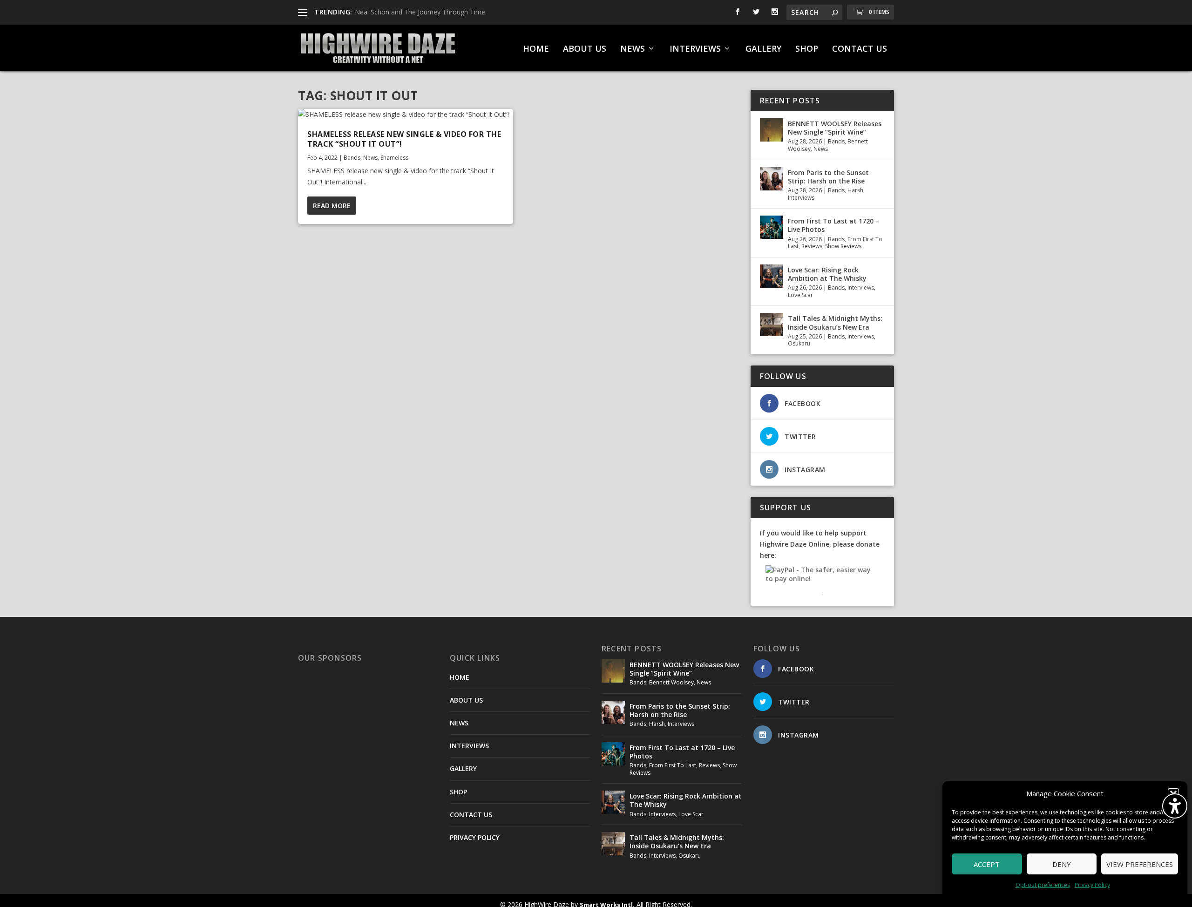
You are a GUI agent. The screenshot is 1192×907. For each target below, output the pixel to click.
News (370, 158)
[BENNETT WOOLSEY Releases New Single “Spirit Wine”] (771, 130)
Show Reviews (843, 246)
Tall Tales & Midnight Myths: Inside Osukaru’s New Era (835, 322)
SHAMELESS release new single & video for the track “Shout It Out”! (404, 139)
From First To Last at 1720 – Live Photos (833, 225)
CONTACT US (859, 49)
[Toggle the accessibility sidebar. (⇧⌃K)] (1174, 806)
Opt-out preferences (1043, 885)
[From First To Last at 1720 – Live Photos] (771, 227)
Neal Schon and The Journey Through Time (420, 11)
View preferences (1139, 864)
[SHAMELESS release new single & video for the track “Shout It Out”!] (405, 114)
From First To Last (672, 765)
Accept (987, 864)
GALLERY (763, 49)
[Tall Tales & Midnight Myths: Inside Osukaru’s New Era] (771, 324)
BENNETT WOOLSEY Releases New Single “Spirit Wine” (834, 127)
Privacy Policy (1092, 885)
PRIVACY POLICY (475, 837)
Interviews (801, 198)
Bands (352, 158)
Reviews (811, 246)
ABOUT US (584, 49)
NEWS (632, 49)
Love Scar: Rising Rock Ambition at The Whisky (827, 274)
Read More (332, 205)
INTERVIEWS (695, 49)
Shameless (394, 158)
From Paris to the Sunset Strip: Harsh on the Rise (828, 176)
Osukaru (799, 343)
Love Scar (800, 295)
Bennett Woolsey (671, 682)
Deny (1061, 864)
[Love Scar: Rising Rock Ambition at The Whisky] (771, 276)
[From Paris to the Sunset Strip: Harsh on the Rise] (771, 178)
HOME (536, 49)
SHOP (806, 49)
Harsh (855, 190)
